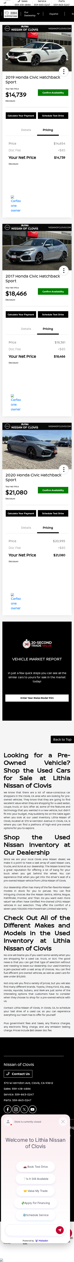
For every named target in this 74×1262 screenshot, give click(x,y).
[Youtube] (33, 1109)
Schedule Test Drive (53, 115)
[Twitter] (24, 1109)
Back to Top (62, 739)
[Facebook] (8, 1109)
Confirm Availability (53, 92)
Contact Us (20, 1074)
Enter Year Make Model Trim (37, 698)
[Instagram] (16, 1109)
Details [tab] (26, 130)
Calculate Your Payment (21, 115)
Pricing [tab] (48, 130)
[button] (64, 72)
